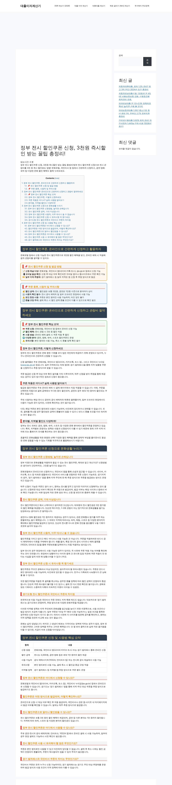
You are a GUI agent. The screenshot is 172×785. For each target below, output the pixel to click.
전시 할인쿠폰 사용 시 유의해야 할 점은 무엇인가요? (49, 237)
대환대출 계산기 (98, 6)
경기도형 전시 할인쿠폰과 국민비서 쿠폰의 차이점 (48, 220)
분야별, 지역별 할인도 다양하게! (40, 203)
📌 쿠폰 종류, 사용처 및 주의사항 (40, 189)
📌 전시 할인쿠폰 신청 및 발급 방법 (41, 186)
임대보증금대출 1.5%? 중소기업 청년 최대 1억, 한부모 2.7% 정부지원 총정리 (134, 113)
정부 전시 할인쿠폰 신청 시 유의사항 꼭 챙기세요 (47, 217)
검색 (121, 55)
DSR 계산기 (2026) (62, 6)
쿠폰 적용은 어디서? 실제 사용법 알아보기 (44, 200)
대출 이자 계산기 (81, 6)
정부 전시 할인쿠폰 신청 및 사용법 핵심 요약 (42, 223)
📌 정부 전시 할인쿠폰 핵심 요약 (40, 194)
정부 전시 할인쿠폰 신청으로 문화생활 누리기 (42, 206)
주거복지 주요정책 (142, 6)
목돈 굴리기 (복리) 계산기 (120, 6)
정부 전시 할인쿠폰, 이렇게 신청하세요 (43, 197)
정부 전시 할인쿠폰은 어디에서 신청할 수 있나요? (47, 225)
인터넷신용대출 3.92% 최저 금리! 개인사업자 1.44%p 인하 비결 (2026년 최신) (135, 123)
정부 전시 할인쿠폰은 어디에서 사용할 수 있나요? (47, 234)
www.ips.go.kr (28, 365)
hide (57, 178)
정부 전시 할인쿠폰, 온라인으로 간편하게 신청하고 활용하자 (48, 183)
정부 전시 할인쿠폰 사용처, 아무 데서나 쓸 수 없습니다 (50, 214)
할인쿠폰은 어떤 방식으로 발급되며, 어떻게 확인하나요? (50, 228)
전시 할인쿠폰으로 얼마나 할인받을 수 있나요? (46, 231)
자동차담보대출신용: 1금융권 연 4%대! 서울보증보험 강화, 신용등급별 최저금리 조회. (135, 96)
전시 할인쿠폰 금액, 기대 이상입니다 (42, 211)
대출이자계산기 (30, 6)
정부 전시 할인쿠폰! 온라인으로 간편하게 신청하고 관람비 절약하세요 (52, 191)
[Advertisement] (86, 29)
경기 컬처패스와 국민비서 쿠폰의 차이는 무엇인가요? (49, 240)
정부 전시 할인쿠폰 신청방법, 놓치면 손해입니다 (47, 208)
